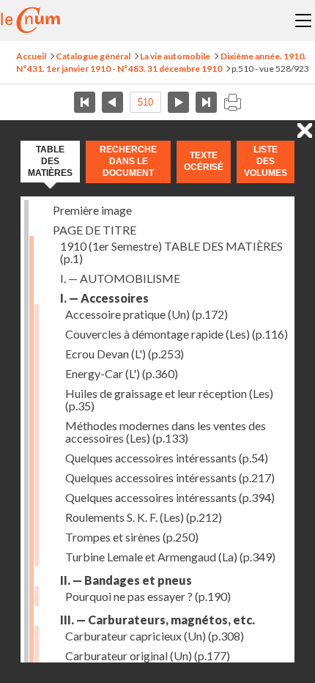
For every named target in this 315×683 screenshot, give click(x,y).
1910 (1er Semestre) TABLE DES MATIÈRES (171, 252)
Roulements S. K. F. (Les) (143, 517)
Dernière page (206, 102)
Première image (92, 210)
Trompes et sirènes (132, 537)
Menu (303, 20)
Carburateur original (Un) (147, 655)
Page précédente (112, 102)
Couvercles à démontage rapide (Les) (176, 334)
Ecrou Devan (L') (124, 354)
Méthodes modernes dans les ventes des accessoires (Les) (165, 431)
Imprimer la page (232, 102)
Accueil (31, 56)
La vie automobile (175, 56)
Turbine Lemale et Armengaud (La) (170, 557)
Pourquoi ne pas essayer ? (148, 596)
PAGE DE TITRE (94, 230)
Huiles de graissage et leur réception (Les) (169, 399)
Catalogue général (93, 56)
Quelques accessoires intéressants (166, 458)
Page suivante (178, 102)
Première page (84, 102)
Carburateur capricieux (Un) (154, 636)
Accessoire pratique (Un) (146, 314)
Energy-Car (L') (121, 373)
